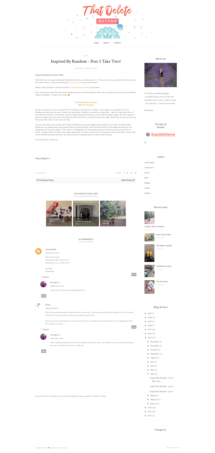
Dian (48, 305)
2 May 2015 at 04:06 (51, 308)
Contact (117, 43)
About (106, 43)
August (153, 357)
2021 (150, 313)
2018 (150, 325)
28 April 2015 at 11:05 (57, 286)
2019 (150, 321)
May (152, 370)
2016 (150, 333)
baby (146, 177)
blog (86, 56)
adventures (148, 167)
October (153, 349)
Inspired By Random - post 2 (161, 391)
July (152, 362)
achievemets (149, 162)
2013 (150, 411)
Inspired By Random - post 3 (161, 386)
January (153, 403)
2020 (150, 317)
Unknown (50, 249)
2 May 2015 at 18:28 (56, 338)
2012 (150, 415)
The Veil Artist (162, 281)
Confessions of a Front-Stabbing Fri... (67, 221)
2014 (150, 407)
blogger (147, 182)
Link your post (75, 82)
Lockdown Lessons (163, 266)
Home (96, 43)
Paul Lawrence (87, 105)
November (154, 345)
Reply (134, 274)
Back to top (172, 448)
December (154, 341)
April (152, 374)
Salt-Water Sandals (164, 245)
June (152, 365)
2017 (150, 329)
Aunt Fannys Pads (121, 221)
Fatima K (55, 282)
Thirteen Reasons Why (80, 87)
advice (147, 172)
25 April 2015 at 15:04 (52, 253)
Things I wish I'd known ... (93, 222)
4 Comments (40, 173)
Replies (46, 277)
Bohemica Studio (59, 448)
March (153, 395)
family (147, 188)
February (154, 399)
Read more (148, 110)
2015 (150, 337)
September (154, 353)
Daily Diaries (49, 271)
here (96, 80)
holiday (147, 193)
